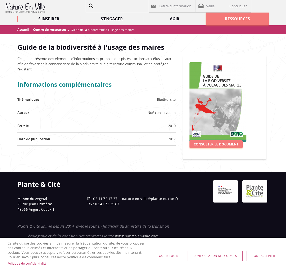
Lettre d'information (175, 6)
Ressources (237, 19)
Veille (210, 6)
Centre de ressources (49, 29)
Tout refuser (167, 256)
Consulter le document (216, 144)
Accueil (23, 29)
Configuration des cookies (215, 256)
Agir (174, 19)
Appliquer (91, 6)
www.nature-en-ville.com (137, 236)
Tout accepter (263, 256)
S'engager (112, 19)
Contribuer (238, 6)
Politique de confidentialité (27, 263)
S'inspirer (48, 19)
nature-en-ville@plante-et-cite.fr (150, 198)
